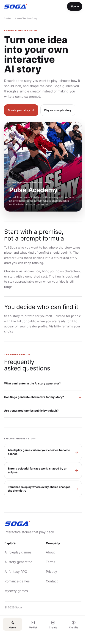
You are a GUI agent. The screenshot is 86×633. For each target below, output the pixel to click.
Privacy (49, 571)
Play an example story (57, 110)
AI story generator (18, 562)
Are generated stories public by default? (31, 410)
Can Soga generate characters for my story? (34, 397)
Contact (50, 581)
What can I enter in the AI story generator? (32, 383)
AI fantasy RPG (16, 571)
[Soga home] (16, 6)
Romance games (17, 581)
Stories (7, 18)
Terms (48, 562)
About (48, 552)
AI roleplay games (18, 552)
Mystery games (16, 591)
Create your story (21, 110)
